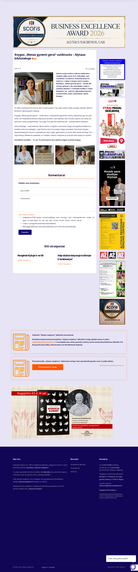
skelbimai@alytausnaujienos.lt (44, 342)
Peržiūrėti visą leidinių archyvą (111, 365)
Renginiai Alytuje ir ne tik (30, 255)
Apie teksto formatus (26, 215)
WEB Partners (120, 567)
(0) (35, 58)
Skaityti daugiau (23, 260)
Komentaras (25, 198)
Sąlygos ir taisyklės (48, 567)
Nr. (90, 69)
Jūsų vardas (25, 191)
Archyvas (74, 472)
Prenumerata (75, 468)
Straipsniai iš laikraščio (78, 464)
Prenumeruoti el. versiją (48, 367)
